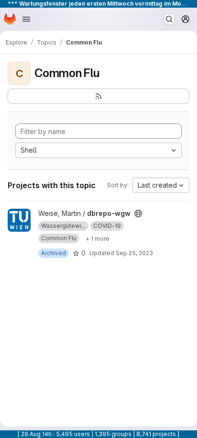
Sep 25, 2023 (134, 253)
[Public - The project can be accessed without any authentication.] (138, 213)
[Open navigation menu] (26, 19)
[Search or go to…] (169, 19)
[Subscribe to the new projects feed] (98, 96)
